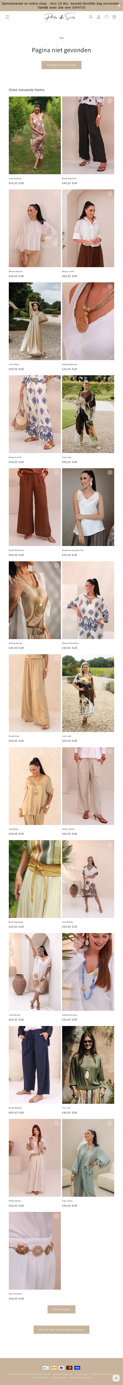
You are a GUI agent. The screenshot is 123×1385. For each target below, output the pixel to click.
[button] (7, 17)
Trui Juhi (66, 1108)
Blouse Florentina (70, 643)
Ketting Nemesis (69, 364)
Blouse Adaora (16, 271)
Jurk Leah (66, 736)
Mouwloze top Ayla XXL (73, 550)
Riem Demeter (15, 1294)
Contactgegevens (59, 1377)
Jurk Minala (67, 922)
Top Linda (66, 457)
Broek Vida (14, 736)
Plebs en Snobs (23, 1374)
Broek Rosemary (16, 550)
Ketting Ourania (69, 1015)
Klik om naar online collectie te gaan (61, 1329)
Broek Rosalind (69, 178)
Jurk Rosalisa (15, 178)
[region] (61, 5)
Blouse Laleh (68, 271)
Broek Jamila (68, 829)
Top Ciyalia (67, 1201)
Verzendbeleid (40, 1377)
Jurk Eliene (14, 364)
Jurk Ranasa (14, 1015)
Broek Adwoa (15, 1201)
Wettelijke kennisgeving (81, 1377)
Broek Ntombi (15, 1108)
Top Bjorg (13, 829)
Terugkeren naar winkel (61, 65)
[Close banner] (119, 5)
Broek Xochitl (15, 457)
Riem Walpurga (16, 922)
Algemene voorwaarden (103, 1374)
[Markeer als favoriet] (56, 100)
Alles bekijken (61, 1309)
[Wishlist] (106, 17)
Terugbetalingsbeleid (63, 1374)
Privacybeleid (82, 1374)
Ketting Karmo (15, 643)
